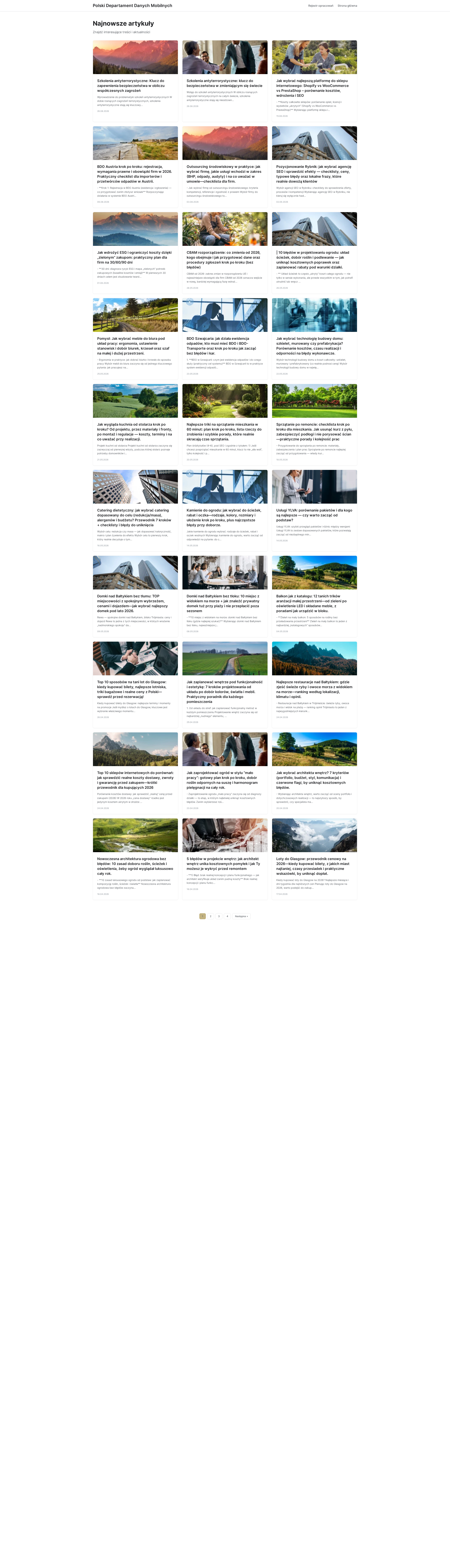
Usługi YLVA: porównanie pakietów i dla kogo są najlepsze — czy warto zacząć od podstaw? (314, 515)
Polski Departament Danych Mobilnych (132, 5)
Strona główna (347, 5)
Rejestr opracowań (320, 5)
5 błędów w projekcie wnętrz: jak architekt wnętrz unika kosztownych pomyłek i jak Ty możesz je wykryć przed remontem (223, 864)
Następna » (241, 916)
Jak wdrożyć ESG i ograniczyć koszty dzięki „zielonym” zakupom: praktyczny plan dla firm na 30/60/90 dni (134, 257)
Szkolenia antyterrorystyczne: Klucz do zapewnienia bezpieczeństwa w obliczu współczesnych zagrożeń (131, 86)
